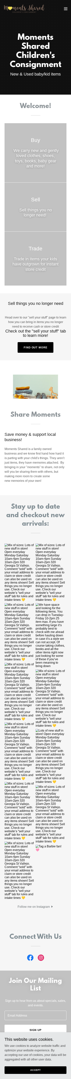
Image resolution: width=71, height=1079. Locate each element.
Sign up (36, 1030)
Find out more (36, 347)
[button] (65, 8)
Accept (35, 1070)
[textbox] (35, 1015)
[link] (24, 9)
